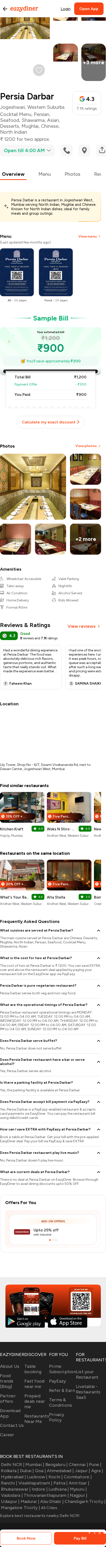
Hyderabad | (13, 1477)
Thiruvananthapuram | (46, 1495)
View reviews (82, 626)
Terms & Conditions (60, 1402)
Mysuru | (78, 1489)
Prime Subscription (62, 1369)
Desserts (9, 126)
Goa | (40, 1470)
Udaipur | (10, 1501)
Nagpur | (78, 1495)
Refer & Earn (62, 1390)
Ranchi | (9, 1483)
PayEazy (57, 1381)
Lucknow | (37, 1477)
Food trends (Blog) (7, 1381)
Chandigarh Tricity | (85, 1501)
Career (7, 1434)
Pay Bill (80, 1538)
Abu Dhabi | (52, 1501)
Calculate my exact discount (48, 422)
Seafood (9, 120)
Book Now (26, 1538)
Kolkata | (10, 1470)
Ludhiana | (59, 1489)
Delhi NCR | (12, 1464)
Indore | (40, 1489)
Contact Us (12, 1425)
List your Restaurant (87, 1374)
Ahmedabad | (60, 1470)
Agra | (97, 1470)
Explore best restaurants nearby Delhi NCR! (40, 1515)
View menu (87, 236)
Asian (53, 120)
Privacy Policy (56, 1417)
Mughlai (29, 126)
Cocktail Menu (15, 114)
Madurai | (30, 1501)
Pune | (95, 1464)
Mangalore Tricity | (20, 1507)
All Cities (48, 1507)
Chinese (49, 126)
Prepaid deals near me (34, 1401)
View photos (86, 446)
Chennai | (78, 1464)
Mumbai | (34, 1464)
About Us (9, 1366)
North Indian (13, 132)
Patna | (60, 1483)
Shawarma (33, 120)
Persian (41, 114)
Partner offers (8, 1398)
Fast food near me (34, 1383)
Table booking (32, 1369)
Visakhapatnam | (35, 1483)
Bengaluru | (56, 1464)
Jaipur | (82, 1470)
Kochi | (56, 1477)
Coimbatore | (78, 1477)
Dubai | (27, 1470)
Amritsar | (79, 1483)
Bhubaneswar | (16, 1489)
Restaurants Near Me (36, 1418)
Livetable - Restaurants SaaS (88, 1392)
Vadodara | (12, 1495)
